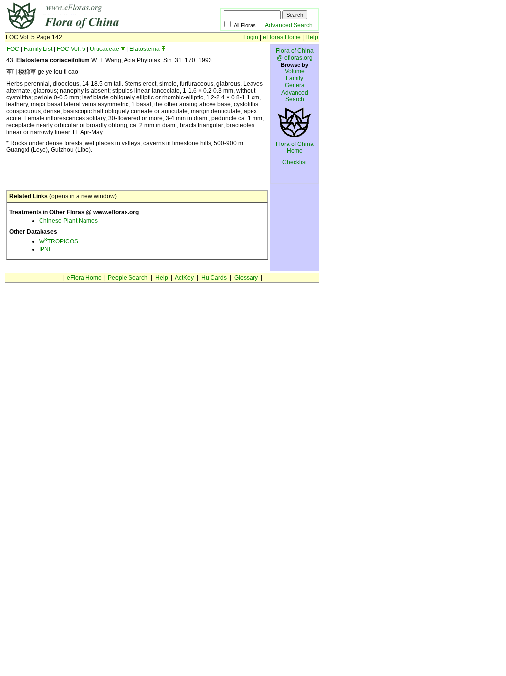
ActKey (184, 277)
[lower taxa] (123, 49)
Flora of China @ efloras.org (295, 54)
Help (311, 37)
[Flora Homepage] (97, 28)
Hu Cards (214, 277)
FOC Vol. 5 (71, 49)
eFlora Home (84, 277)
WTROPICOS (58, 241)
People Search (128, 277)
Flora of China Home (295, 147)
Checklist (294, 162)
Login (250, 37)
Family (294, 78)
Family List (38, 49)
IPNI (44, 249)
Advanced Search (289, 25)
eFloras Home (282, 37)
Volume (295, 71)
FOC (13, 49)
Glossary (246, 277)
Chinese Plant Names (68, 220)
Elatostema (144, 49)
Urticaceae (104, 49)
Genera (295, 85)
